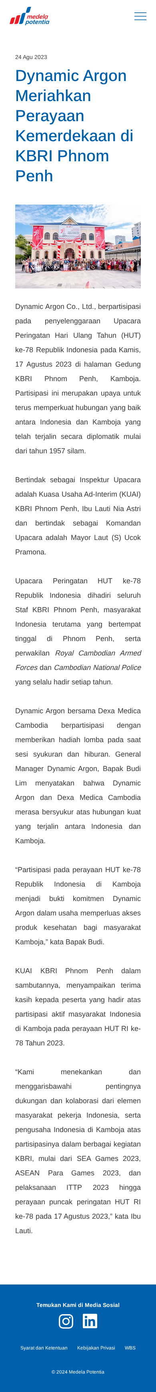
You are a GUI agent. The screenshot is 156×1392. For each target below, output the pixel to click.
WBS (130, 1348)
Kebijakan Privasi (96, 1348)
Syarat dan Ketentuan (44, 1348)
